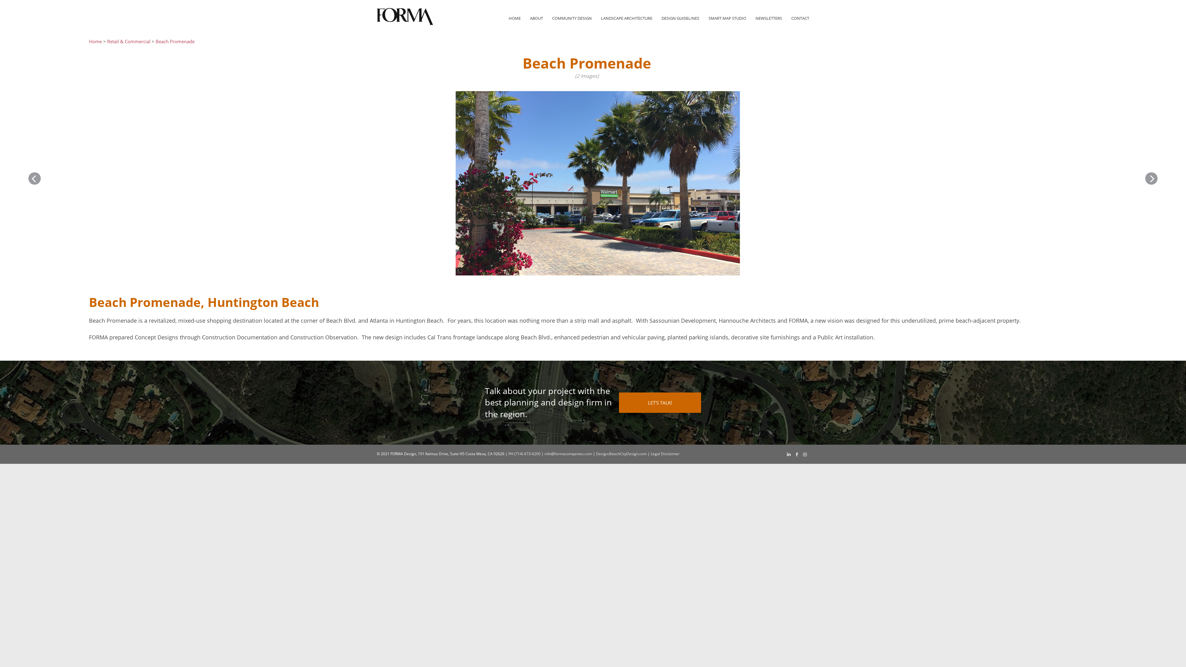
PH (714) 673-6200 (524, 453)
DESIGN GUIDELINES (680, 18)
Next (1151, 178)
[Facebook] (797, 454)
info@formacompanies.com (568, 453)
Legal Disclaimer (665, 453)
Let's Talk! (660, 403)
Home (515, 18)
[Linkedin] (788, 454)
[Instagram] (805, 454)
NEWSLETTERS (768, 18)
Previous (34, 178)
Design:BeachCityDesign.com (621, 453)
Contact (800, 18)
